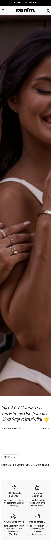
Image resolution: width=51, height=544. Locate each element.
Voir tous (10, 457)
